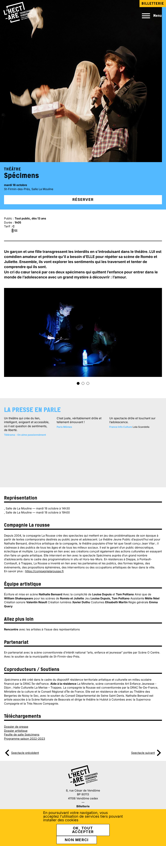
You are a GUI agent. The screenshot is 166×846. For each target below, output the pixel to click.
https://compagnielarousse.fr (44, 571)
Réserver (83, 200)
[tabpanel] (83, 332)
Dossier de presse (16, 726)
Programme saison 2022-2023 (24, 738)
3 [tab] (87, 383)
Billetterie (153, 3)
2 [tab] (83, 383)
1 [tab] (78, 383)
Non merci (77, 840)
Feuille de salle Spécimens (21, 734)
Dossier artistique (16, 731)
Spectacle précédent (25, 753)
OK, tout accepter (83, 830)
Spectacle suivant (143, 753)
